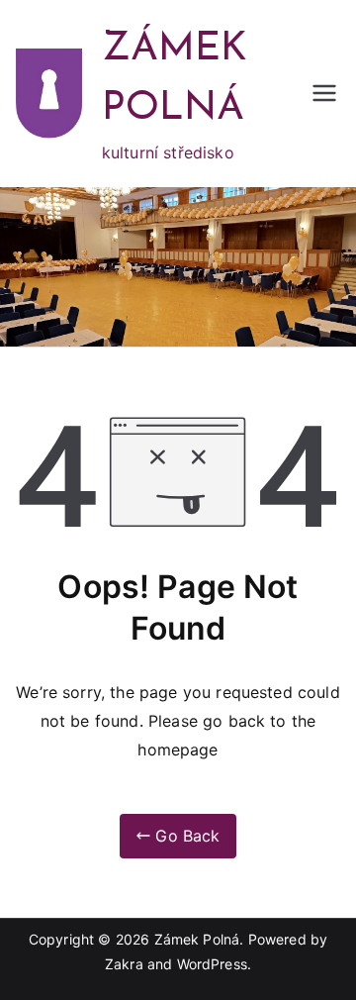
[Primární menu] (324, 93)
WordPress (212, 963)
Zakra (124, 963)
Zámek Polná (197, 939)
